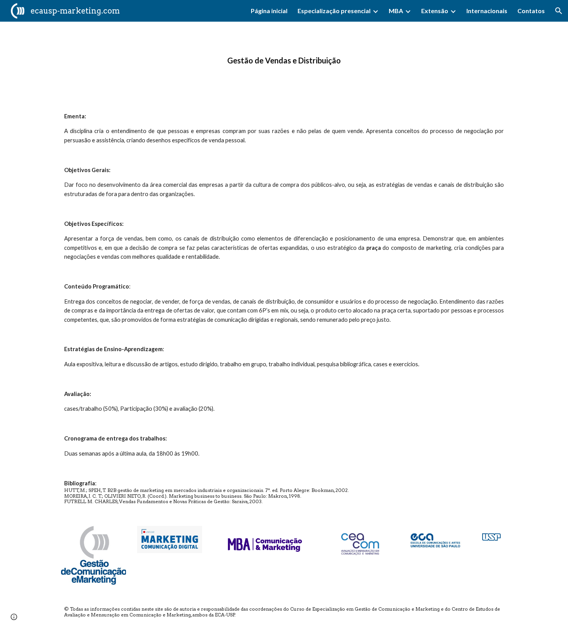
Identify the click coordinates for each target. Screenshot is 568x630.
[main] (284, 60)
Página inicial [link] (269, 10)
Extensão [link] (434, 10)
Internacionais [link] (486, 10)
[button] (558, 11)
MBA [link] (396, 10)
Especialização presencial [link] (334, 10)
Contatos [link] (531, 10)
